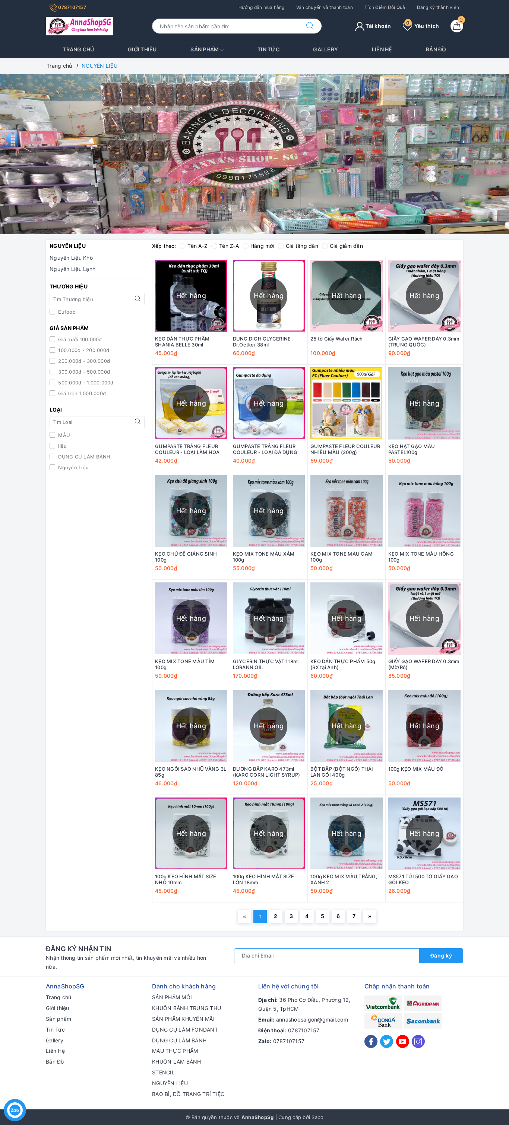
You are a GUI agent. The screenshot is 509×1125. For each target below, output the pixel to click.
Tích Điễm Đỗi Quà (384, 7)
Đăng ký (441, 955)
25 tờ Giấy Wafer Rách (336, 339)
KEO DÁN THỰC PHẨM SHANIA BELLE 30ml (182, 342)
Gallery (325, 49)
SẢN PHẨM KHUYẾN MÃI (183, 1019)
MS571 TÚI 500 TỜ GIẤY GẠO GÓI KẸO (423, 879)
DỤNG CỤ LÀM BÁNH (83, 457)
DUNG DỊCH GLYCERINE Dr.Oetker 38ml (262, 342)
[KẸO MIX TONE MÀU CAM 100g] (346, 511)
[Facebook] (370, 1041)
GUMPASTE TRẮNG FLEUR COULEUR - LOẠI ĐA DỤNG (265, 449)
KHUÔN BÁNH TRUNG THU (186, 1008)
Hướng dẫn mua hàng (261, 7)
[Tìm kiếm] (310, 26)
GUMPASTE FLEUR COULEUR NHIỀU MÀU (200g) (345, 449)
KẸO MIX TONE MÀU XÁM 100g (264, 557)
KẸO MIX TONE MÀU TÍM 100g (185, 664)
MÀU (63, 435)
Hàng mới (262, 246)
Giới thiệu (142, 49)
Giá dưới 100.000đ (79, 339)
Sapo (317, 1117)
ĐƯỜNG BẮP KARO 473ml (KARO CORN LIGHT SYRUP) (266, 772)
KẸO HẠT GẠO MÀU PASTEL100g (411, 449)
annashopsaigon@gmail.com (312, 1019)
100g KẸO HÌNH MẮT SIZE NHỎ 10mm (185, 879)
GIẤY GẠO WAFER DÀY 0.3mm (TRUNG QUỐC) (423, 342)
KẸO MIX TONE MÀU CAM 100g (341, 557)
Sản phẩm (205, 49)
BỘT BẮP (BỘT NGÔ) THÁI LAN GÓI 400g (341, 772)
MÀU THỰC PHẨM (175, 1051)
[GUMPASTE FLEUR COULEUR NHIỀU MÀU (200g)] (346, 403)
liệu (62, 446)
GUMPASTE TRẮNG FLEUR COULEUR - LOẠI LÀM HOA (187, 449)
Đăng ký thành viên (438, 7)
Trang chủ (78, 49)
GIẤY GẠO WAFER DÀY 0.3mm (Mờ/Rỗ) (423, 664)
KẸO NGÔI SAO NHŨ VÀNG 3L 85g (190, 772)
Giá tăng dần (302, 246)
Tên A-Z (197, 246)
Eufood (66, 312)
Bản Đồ (436, 49)
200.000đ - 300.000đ (83, 361)
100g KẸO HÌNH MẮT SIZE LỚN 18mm (263, 879)
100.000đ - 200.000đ (83, 350)
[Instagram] (418, 1041)
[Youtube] (402, 1041)
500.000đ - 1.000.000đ (85, 383)
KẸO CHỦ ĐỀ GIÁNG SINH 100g (186, 557)
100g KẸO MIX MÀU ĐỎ (416, 769)
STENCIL (163, 1072)
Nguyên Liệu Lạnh (72, 269)
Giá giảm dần (346, 246)
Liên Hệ (382, 49)
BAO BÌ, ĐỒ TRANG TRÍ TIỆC (188, 1094)
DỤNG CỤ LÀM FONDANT (185, 1029)
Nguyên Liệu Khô (71, 258)
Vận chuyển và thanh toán (324, 7)
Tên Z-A (229, 246)
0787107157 (71, 7)
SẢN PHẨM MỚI (172, 997)
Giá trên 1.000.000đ (81, 393)
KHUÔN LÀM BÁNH (176, 1061)
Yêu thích (422, 26)
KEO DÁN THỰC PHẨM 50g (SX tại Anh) (342, 664)
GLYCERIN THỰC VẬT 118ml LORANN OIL (266, 664)
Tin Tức (268, 49)
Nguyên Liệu (73, 467)
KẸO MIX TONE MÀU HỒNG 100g (421, 557)
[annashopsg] (79, 25)
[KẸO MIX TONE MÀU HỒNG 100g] (424, 511)
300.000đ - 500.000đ (83, 372)
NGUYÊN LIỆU (170, 1083)
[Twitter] (386, 1041)
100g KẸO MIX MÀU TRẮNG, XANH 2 (343, 879)
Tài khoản (377, 26)
